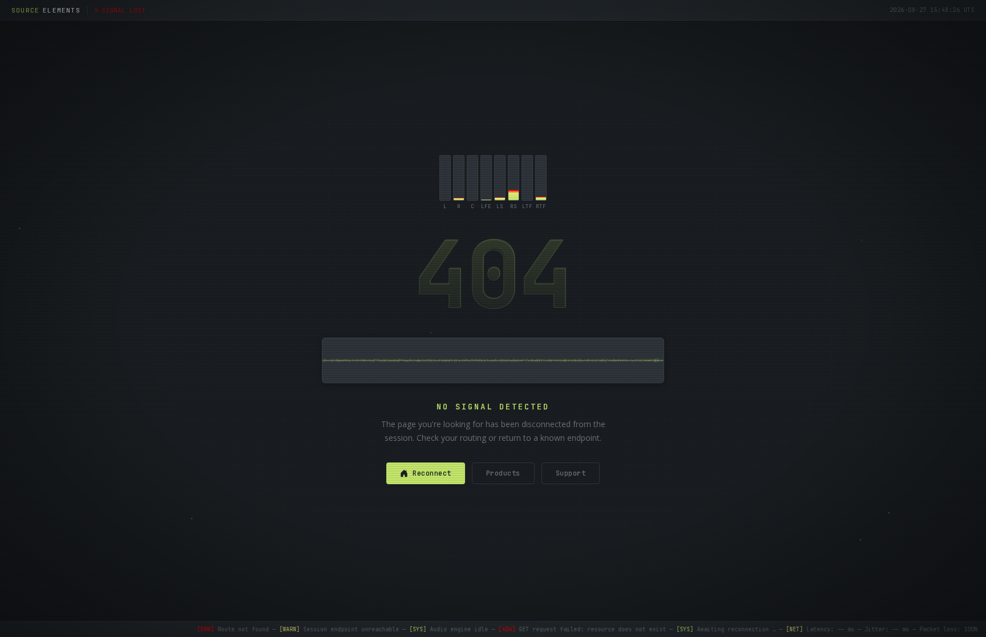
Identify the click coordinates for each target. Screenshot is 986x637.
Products (503, 473)
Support (571, 473)
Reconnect (432, 473)
